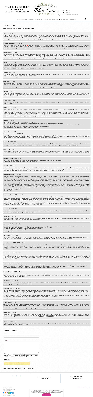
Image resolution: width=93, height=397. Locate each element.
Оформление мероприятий (29, 19)
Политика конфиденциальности (9, 395)
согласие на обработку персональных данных (25, 354)
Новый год (55, 19)
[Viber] (7, 393)
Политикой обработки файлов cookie (53, 392)
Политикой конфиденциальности (23, 355)
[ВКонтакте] (3, 393)
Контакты (65, 19)
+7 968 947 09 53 (65, 13)
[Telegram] (13, 393)
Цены (60, 19)
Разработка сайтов (86, 387)
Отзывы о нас (72, 19)
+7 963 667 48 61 (65, 11)
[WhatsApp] (9, 393)
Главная (19, 19)
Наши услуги (40, 19)
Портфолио (48, 19)
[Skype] (11, 393)
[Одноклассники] (5, 393)
